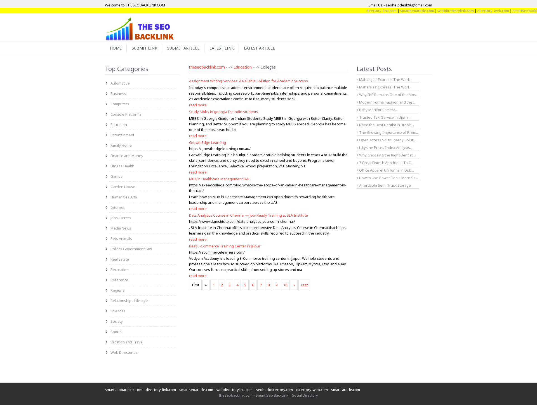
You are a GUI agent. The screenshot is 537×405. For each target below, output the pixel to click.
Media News (120, 228)
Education (118, 124)
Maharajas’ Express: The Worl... (384, 79)
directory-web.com (486, 10)
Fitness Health (122, 165)
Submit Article (183, 48)
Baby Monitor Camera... (378, 109)
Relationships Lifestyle (129, 300)
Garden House (122, 186)
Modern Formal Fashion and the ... (387, 102)
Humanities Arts (123, 197)
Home (116, 48)
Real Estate (119, 259)
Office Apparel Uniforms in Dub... (386, 170)
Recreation (119, 269)
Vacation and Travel (126, 342)
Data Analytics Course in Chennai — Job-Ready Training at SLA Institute (248, 215)
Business (118, 93)
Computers (119, 103)
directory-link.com (375, 10)
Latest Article (259, 48)
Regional (117, 290)
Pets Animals (121, 238)
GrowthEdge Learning (207, 142)
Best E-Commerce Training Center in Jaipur (224, 246)
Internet (117, 207)
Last (304, 284)
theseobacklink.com (207, 67)
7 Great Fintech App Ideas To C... (385, 162)
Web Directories (124, 352)
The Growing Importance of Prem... (388, 132)
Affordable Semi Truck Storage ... (386, 185)
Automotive (120, 83)
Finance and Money (126, 155)
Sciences (118, 310)
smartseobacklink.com (123, 389)
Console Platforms (126, 114)
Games (116, 176)
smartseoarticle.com (410, 10)
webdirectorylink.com (449, 10)
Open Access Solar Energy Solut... (387, 139)
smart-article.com (345, 389)
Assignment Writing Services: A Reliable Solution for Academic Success (248, 80)
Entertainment (122, 134)
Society (116, 321)
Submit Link (144, 48)
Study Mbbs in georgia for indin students (223, 111)
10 (285, 284)
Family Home (121, 145)
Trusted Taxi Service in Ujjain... (384, 117)
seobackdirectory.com (274, 389)
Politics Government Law (131, 248)
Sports (116, 331)
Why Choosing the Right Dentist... (386, 155)
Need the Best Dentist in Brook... (385, 124)
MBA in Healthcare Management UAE (219, 178)
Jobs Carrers (120, 217)
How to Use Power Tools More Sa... (388, 177)
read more (198, 104)
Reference (119, 279)
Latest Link (221, 48)
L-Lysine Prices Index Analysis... (385, 147)
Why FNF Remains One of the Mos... (388, 94)
